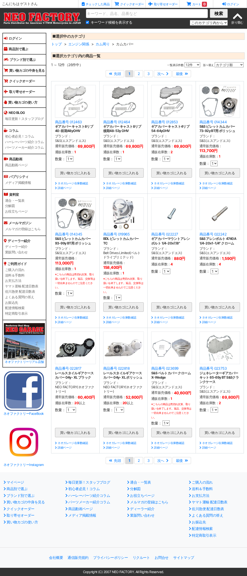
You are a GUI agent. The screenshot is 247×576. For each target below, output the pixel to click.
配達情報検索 (14, 308)
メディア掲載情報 (18, 183)
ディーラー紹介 (16, 247)
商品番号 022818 (116, 368)
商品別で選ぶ (18, 49)
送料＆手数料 (14, 275)
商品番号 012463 (68, 122)
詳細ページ (64, 188)
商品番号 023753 (213, 368)
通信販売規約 (78, 557)
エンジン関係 (78, 44)
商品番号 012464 (116, 122)
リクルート (141, 557)
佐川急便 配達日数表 (20, 291)
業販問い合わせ (16, 252)
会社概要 (56, 557)
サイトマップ (183, 557)
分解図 (10, 206)
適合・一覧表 (14, 200)
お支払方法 (13, 281)
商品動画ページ (16, 165)
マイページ (15, 482)
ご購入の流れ (14, 270)
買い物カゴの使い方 (22, 102)
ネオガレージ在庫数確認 (73, 183)
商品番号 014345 (68, 234)
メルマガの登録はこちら (23, 229)
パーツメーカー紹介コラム (24, 147)
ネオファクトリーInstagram (23, 465)
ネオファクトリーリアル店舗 (24, 362)
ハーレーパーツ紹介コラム (24, 142)
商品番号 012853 (164, 122)
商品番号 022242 (212, 234)
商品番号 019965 (116, 234)
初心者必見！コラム (19, 136)
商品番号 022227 (164, 234)
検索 (218, 13)
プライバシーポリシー (110, 557)
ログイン (15, 38)
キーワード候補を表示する (111, 22)
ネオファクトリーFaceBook (23, 413)
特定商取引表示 (16, 313)
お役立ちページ (16, 211)
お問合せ (162, 557)
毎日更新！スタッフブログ (24, 119)
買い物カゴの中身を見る (27, 70)
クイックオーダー (22, 81)
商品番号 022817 (68, 368)
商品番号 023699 (164, 368)
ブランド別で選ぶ (22, 59)
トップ (56, 44)
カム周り (103, 44)
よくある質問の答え (19, 297)
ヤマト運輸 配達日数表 (21, 286)
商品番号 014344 (213, 122)
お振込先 (11, 303)
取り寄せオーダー (22, 92)
